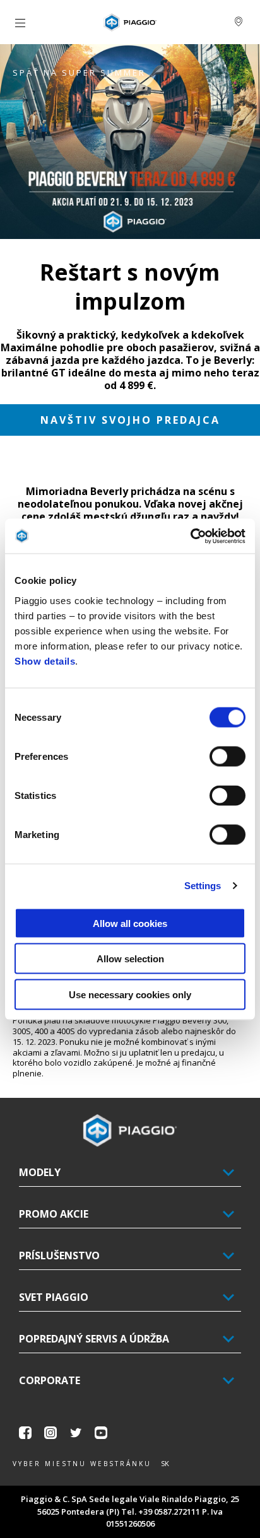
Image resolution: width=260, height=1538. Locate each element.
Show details (45, 660)
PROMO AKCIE (53, 1214)
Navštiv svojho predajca (130, 420)
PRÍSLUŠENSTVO (59, 1255)
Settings (203, 885)
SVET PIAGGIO (53, 1297)
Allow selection (130, 958)
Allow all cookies (130, 923)
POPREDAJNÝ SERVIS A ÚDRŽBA (94, 1338)
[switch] (227, 756)
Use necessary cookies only (130, 994)
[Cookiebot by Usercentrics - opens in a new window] (190, 536)
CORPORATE (49, 1380)
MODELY (40, 1172)
